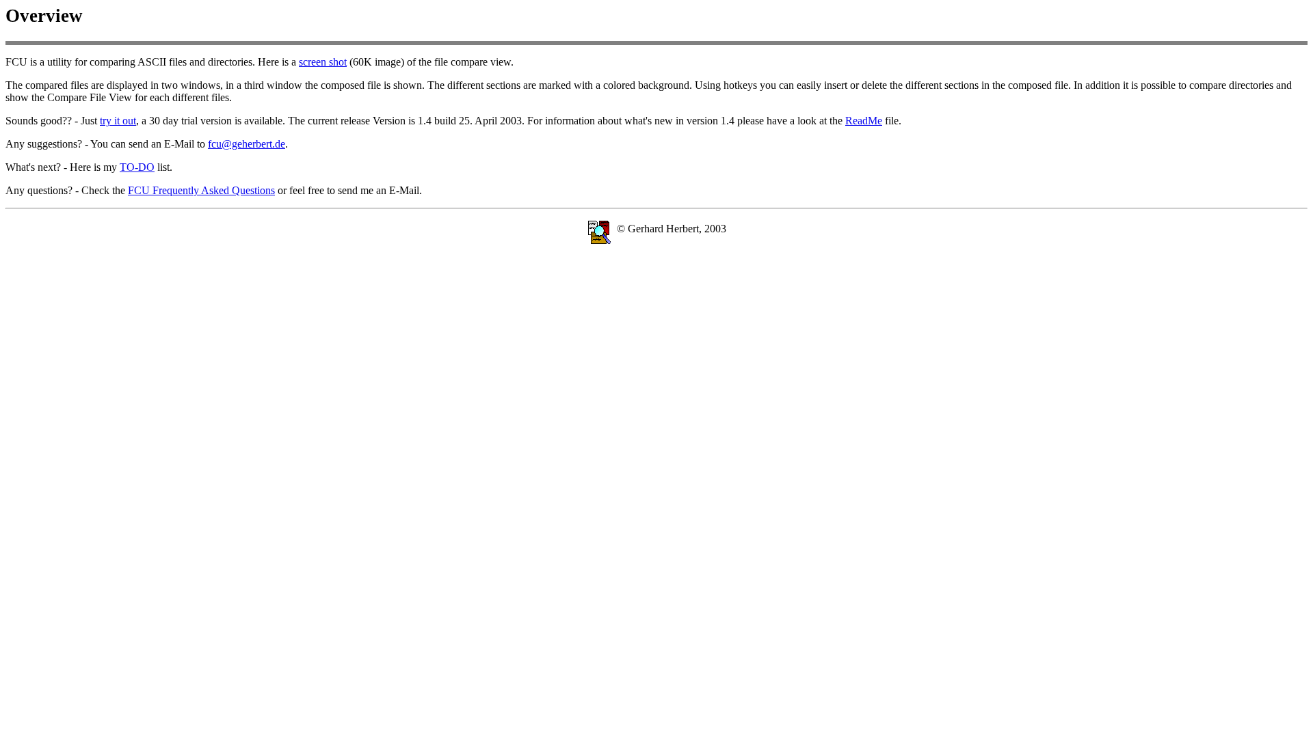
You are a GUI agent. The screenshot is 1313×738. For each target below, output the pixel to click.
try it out (118, 120)
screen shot (323, 62)
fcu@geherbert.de (246, 144)
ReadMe (863, 120)
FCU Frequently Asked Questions (201, 190)
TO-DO (137, 167)
